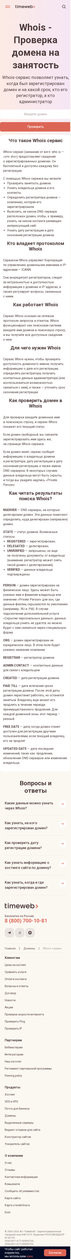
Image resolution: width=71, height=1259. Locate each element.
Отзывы (10, 1169)
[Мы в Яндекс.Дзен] (30, 932)
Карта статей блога (17, 1205)
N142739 (30, 1237)
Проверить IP (13, 1028)
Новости (10, 1000)
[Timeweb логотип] (25, 6)
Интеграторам (14, 1054)
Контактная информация (21, 1177)
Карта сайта (13, 1198)
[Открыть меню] (8, 7)
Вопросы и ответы (16, 986)
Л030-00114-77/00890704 (19, 1241)
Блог (8, 1212)
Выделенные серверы (19, 1122)
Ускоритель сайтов (17, 1144)
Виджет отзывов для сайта (22, 1129)
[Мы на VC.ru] (19, 932)
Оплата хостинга (16, 979)
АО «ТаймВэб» (28, 1231)
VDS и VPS (11, 1101)
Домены (10, 1115)
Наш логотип (13, 1061)
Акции (9, 1007)
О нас (8, 1162)
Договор (10, 993)
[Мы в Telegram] (9, 932)
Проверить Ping (15, 1021)
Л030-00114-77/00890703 (19, 1244)
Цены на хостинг (15, 964)
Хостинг (10, 1094)
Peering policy (13, 1075)
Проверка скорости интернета (24, 1014)
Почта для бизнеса (17, 1108)
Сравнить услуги (15, 972)
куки (30, 1256)
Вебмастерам (13, 1047)
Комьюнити (12, 1184)
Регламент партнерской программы (28, 1068)
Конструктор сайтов (18, 1136)
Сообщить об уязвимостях (22, 1191)
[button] (64, 6)
